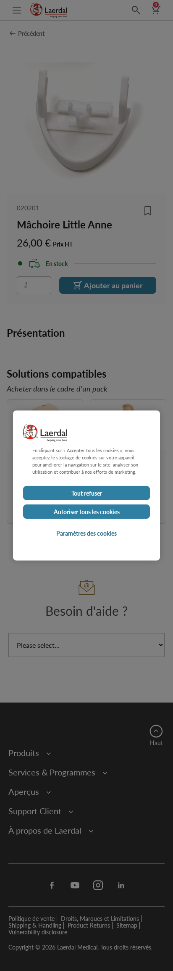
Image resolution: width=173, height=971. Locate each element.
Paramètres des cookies (86, 533)
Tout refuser (86, 493)
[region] (86, 485)
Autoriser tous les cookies (87, 511)
